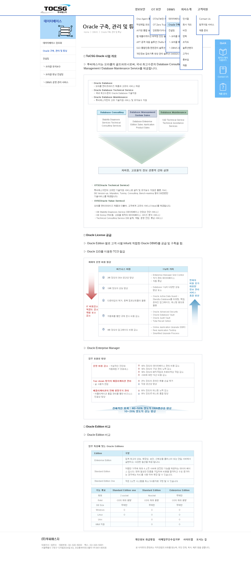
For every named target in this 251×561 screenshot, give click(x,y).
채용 (185, 65)
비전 (185, 30)
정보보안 (140, 9)
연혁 (185, 36)
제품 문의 (203, 30)
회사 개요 (187, 24)
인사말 (186, 18)
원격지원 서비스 (206, 24)
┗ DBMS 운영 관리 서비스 (55, 82)
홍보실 (186, 59)
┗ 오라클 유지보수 (52, 66)
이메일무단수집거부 (169, 539)
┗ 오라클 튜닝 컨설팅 (53, 74)
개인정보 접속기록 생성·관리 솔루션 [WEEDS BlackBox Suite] (165, 53)
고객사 (186, 53)
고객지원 (203, 9)
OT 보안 (156, 9)
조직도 (186, 42)
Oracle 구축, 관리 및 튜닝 (55, 50)
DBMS (171, 9)
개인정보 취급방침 (145, 539)
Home (86, 32)
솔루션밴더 (188, 48)
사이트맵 (188, 539)
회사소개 (186, 9)
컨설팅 (46, 58)
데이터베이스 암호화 (52, 43)
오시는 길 (201, 539)
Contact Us (205, 18)
